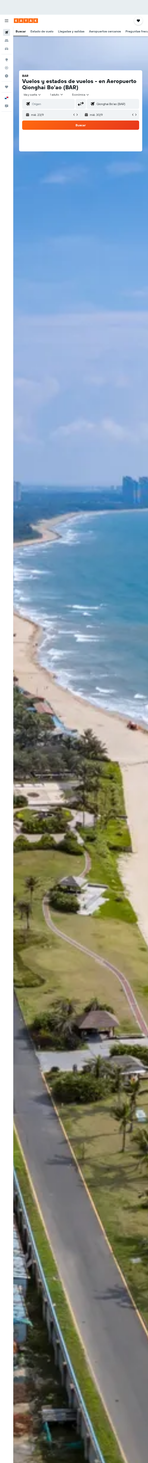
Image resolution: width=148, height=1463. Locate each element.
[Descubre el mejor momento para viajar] (7, 76)
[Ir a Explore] (7, 60)
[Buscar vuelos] (7, 32)
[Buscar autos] (7, 49)
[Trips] (7, 87)
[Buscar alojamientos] (7, 40)
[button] (6, 20)
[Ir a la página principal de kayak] (26, 20)
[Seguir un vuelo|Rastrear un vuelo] (7, 68)
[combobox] (81, 95)
